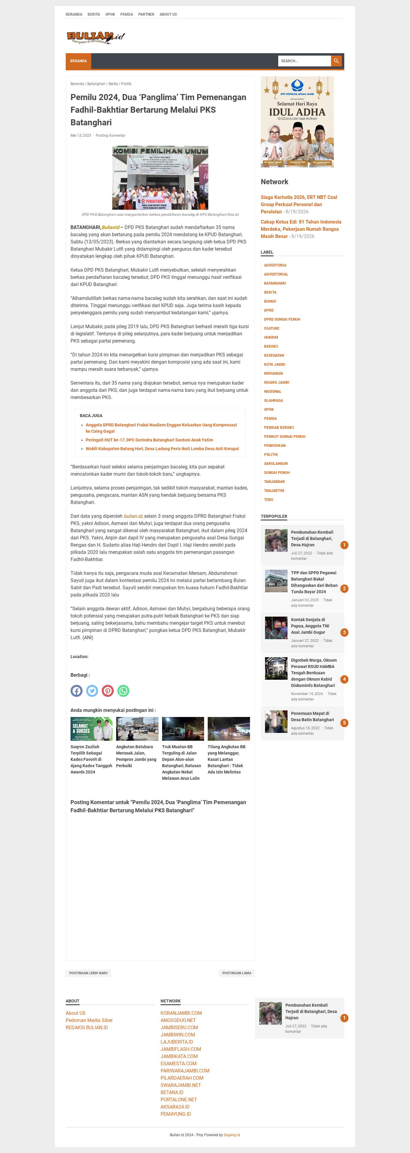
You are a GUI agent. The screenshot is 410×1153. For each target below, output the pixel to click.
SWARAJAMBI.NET (181, 1085)
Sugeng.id (232, 1135)
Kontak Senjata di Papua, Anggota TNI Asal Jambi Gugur (310, 626)
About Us (168, 14)
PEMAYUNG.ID (176, 1114)
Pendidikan (274, 446)
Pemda (126, 14)
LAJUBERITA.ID (177, 1042)
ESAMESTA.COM (179, 1063)
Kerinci (271, 346)
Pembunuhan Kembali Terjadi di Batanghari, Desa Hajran (312, 538)
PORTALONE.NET (179, 1100)
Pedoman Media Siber (89, 1020)
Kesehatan (274, 355)
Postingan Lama (236, 973)
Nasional (273, 391)
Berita (94, 14)
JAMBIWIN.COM (178, 1035)
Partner (146, 14)
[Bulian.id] (96, 36)
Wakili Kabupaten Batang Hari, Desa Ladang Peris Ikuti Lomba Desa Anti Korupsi (162, 448)
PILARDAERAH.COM (182, 1078)
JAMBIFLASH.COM (181, 1049)
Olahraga (273, 400)
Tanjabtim (274, 491)
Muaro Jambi (276, 382)
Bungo (270, 301)
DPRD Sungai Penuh (282, 319)
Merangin (273, 373)
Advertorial (276, 274)
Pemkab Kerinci (279, 428)
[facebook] (77, 691)
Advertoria (275, 265)
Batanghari (275, 283)
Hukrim (271, 337)
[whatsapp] (123, 691)
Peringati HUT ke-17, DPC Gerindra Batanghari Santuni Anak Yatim (149, 440)
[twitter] (92, 691)
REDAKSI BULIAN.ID (87, 1027)
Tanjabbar (274, 482)
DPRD (269, 310)
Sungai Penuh (277, 473)
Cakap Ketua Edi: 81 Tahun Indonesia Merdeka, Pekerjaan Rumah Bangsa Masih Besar (301, 229)
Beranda (74, 14)
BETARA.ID (172, 1092)
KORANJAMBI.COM (181, 1013)
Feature (271, 328)
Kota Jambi (274, 364)
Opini (110, 14)
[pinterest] (108, 691)
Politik (271, 455)
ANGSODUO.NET (178, 1020)
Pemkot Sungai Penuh (284, 437)
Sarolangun (276, 464)
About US (76, 1013)
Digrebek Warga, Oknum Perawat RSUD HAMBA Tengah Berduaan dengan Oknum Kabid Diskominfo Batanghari (314, 673)
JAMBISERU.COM (179, 1027)
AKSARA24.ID (175, 1107)
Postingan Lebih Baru (88, 973)
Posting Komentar (110, 135)
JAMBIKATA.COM (179, 1056)
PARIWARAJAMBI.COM (185, 1071)
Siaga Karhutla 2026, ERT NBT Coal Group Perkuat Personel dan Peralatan (299, 204)
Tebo (268, 500)
